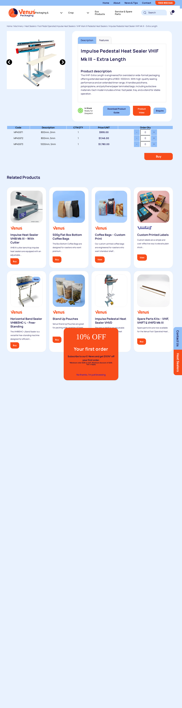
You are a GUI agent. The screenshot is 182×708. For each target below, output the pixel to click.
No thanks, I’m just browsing (91, 374)
